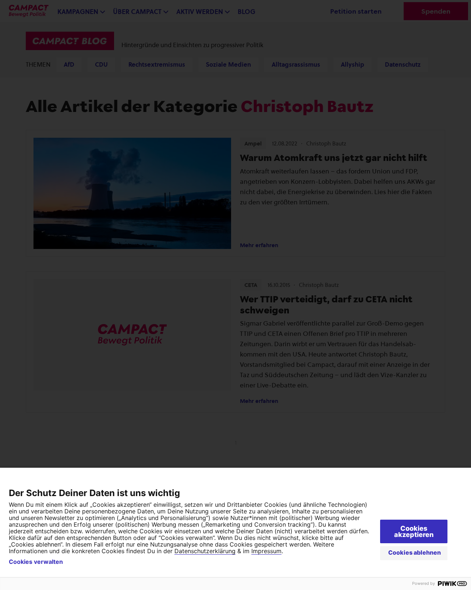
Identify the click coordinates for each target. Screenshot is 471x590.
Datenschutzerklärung (205, 551)
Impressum (266, 551)
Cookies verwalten (36, 562)
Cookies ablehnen (414, 552)
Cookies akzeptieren (413, 531)
